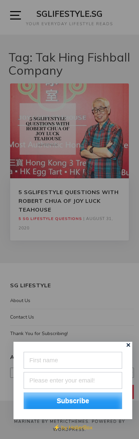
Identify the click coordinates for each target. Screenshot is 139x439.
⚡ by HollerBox (72, 427)
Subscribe (73, 400)
